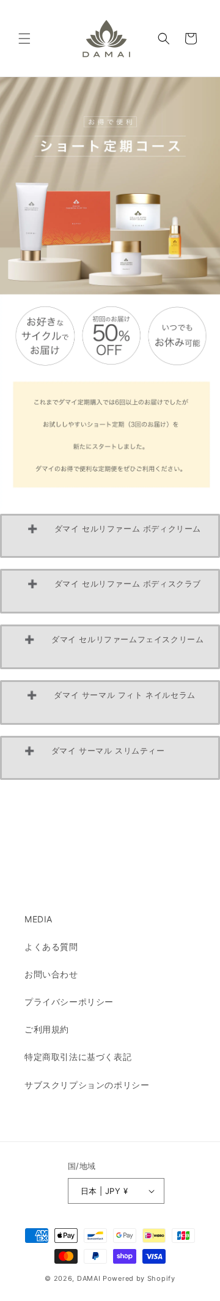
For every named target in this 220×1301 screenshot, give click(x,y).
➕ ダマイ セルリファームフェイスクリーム (115, 646)
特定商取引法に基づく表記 (77, 1056)
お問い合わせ (51, 974)
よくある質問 (51, 946)
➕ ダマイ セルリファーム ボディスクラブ (115, 590)
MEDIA (38, 919)
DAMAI (90, 1278)
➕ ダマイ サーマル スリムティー (110, 757)
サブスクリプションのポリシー (86, 1085)
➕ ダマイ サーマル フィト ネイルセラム (110, 702)
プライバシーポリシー (69, 1001)
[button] (24, 38)
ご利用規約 (46, 1029)
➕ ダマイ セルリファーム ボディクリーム (115, 535)
